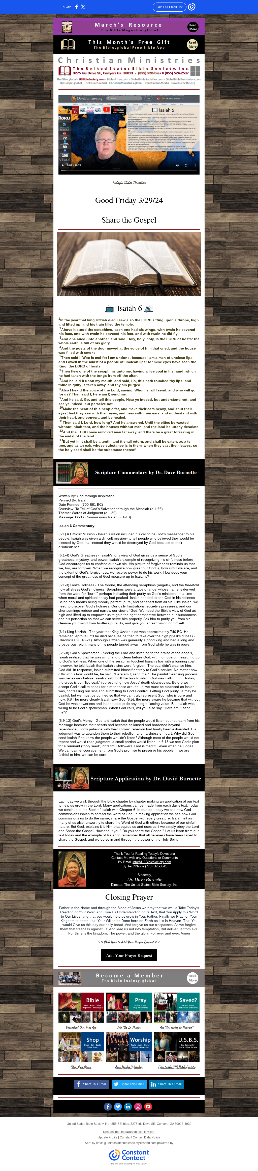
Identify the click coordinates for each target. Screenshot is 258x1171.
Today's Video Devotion (129, 182)
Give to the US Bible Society (176, 1067)
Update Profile (107, 1137)
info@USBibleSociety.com (152, 862)
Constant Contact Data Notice (140, 1137)
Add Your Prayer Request (129, 955)
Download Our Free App (81, 1027)
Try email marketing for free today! (129, 1163)
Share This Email (95, 1084)
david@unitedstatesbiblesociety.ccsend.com (126, 1143)
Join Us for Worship (128, 1067)
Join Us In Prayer (129, 1027)
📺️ (109, 308)
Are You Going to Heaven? (177, 1027)
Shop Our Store (81, 1067)
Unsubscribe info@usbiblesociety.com (129, 1132)
